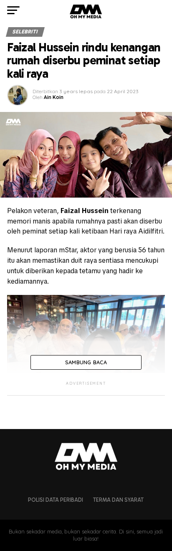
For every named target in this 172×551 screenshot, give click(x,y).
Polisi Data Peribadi (55, 500)
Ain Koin (53, 97)
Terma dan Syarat (118, 500)
